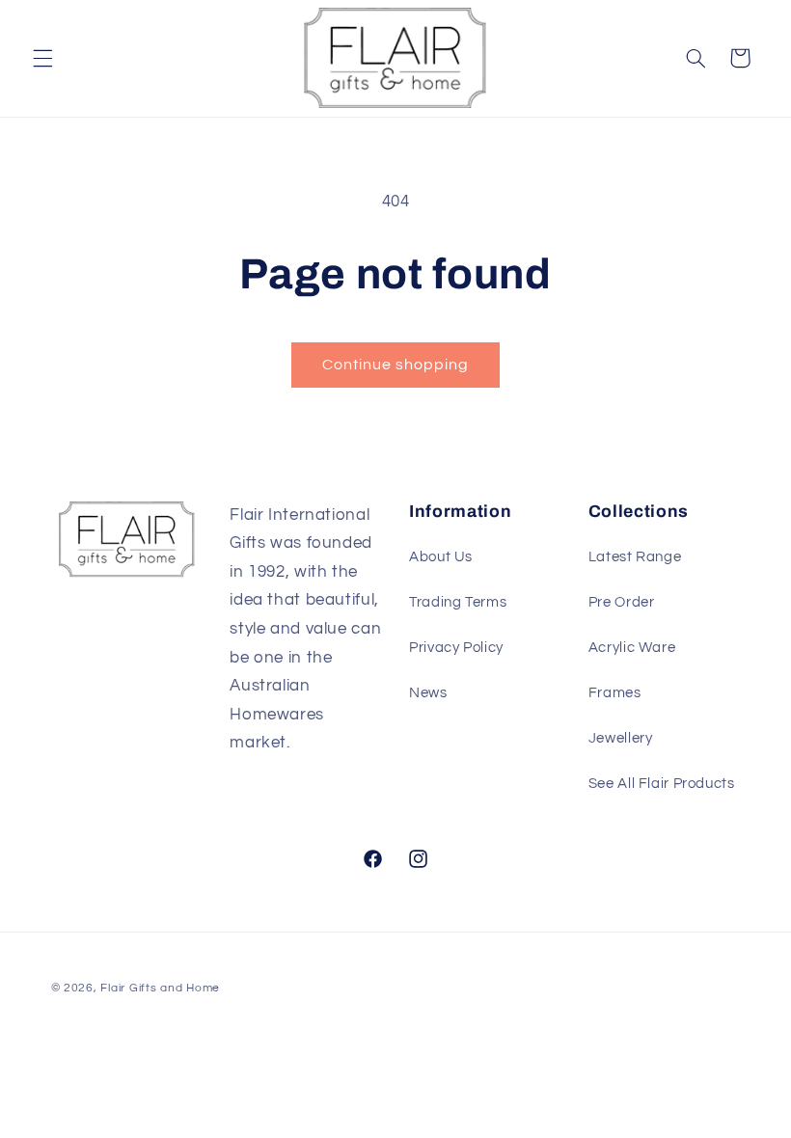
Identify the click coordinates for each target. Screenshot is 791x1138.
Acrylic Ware (632, 647)
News (428, 693)
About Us (441, 557)
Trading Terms (457, 602)
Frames (614, 693)
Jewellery (620, 738)
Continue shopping (396, 364)
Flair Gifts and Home (160, 988)
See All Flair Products (661, 783)
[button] (42, 58)
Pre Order (621, 602)
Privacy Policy (456, 647)
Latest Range (635, 557)
